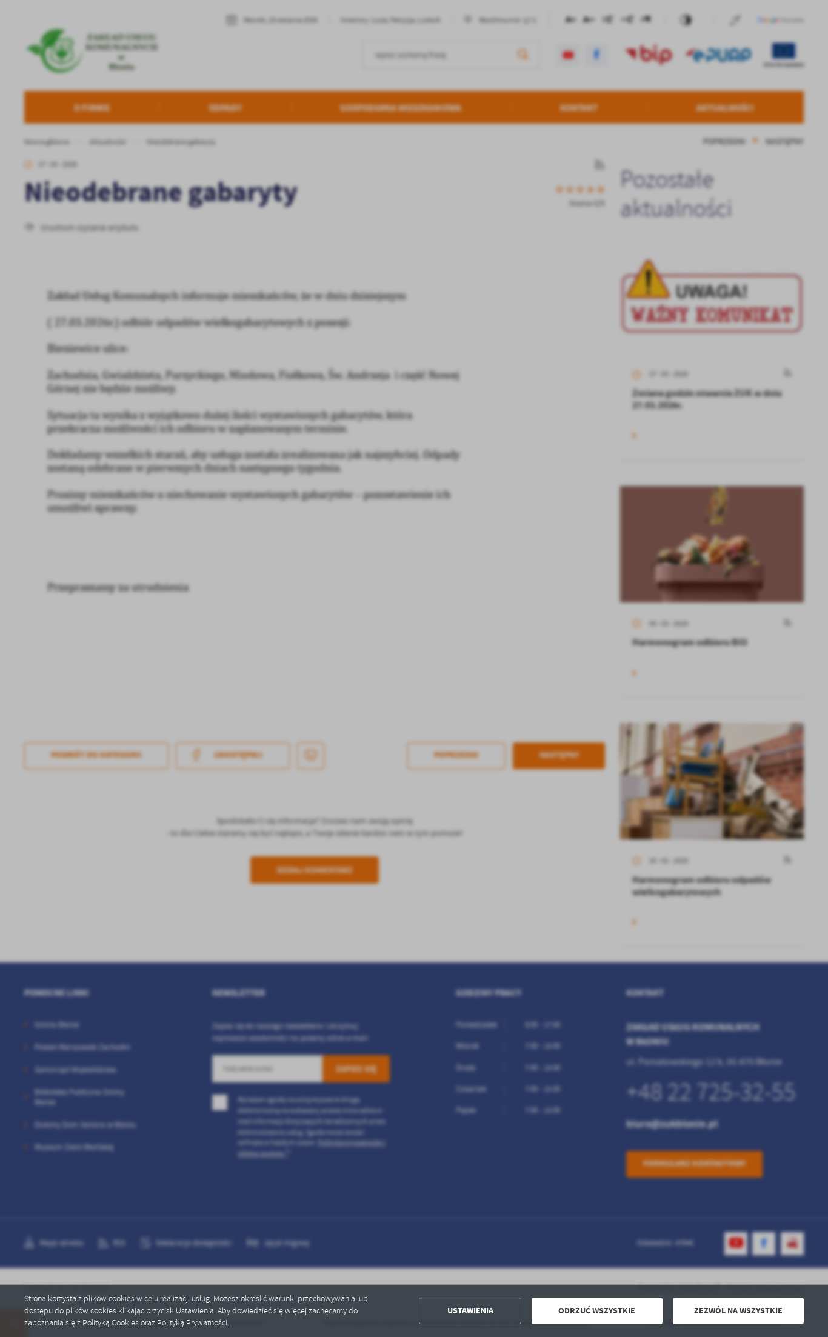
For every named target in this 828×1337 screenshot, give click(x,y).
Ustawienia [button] (470, 1310)
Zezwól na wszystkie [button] (738, 1310)
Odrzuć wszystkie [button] (596, 1310)
